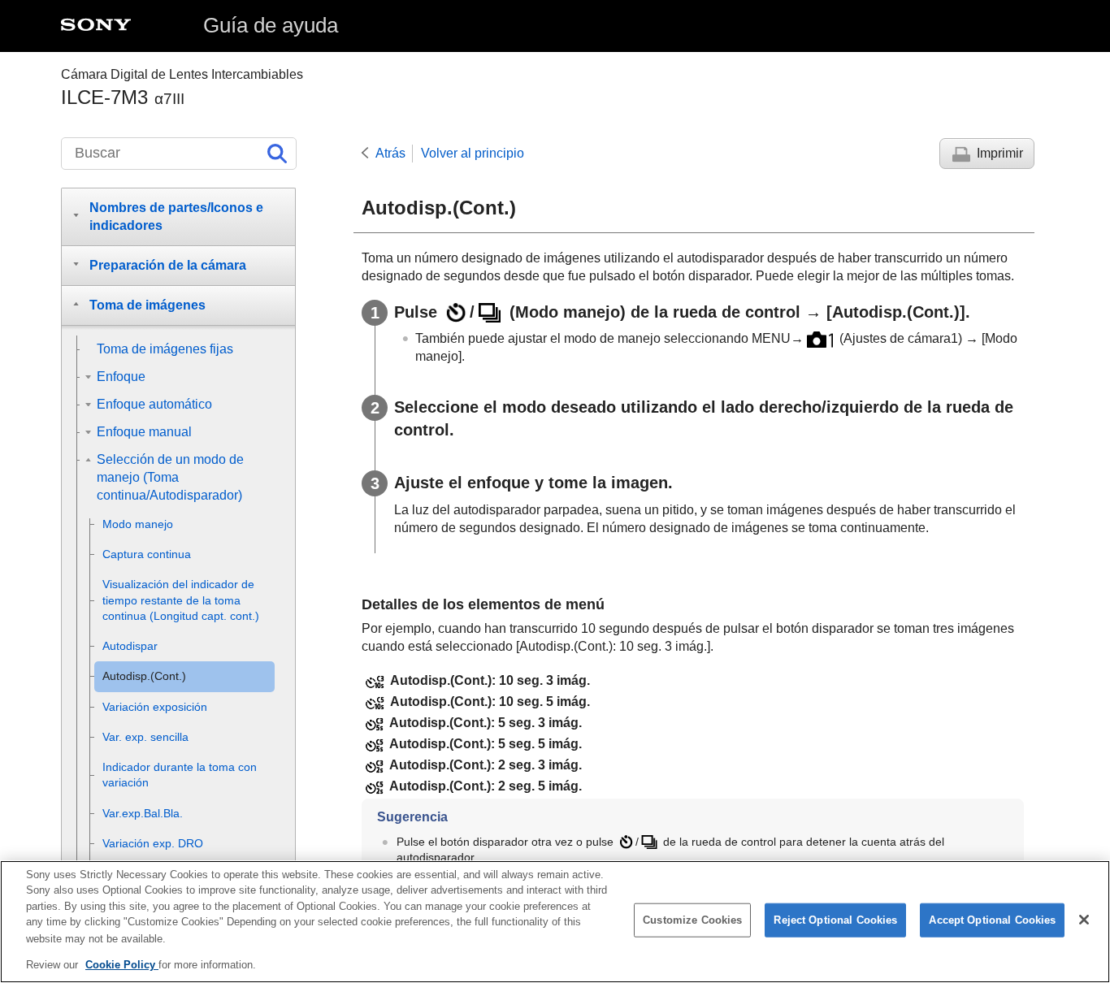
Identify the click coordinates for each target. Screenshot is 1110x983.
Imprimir (1000, 153)
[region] (555, 921)
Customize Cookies (692, 920)
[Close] (1084, 920)
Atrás (390, 153)
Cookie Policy (121, 964)
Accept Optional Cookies (992, 920)
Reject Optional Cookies (835, 920)
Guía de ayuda (270, 25)
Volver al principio (472, 153)
